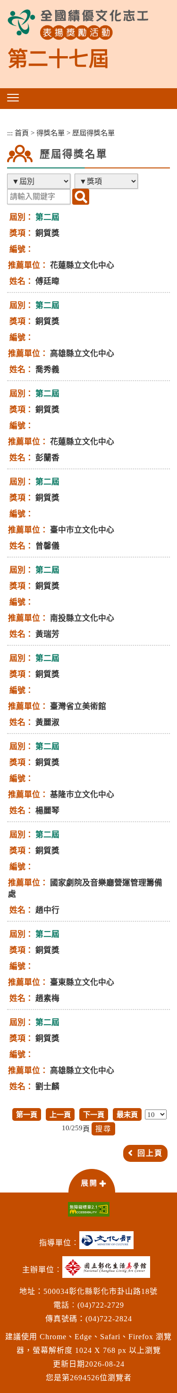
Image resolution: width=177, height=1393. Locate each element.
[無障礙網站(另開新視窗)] (88, 1209)
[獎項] (107, 181)
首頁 (22, 133)
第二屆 (47, 217)
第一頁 (26, 1114)
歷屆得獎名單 (93, 133)
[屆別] (39, 181)
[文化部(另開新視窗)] (108, 1243)
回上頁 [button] (150, 1153)
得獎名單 (50, 133)
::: (10, 133)
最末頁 (127, 1114)
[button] (13, 98)
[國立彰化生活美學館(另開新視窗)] (108, 1270)
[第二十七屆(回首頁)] (78, 24)
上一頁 (60, 1114)
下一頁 (93, 1114)
